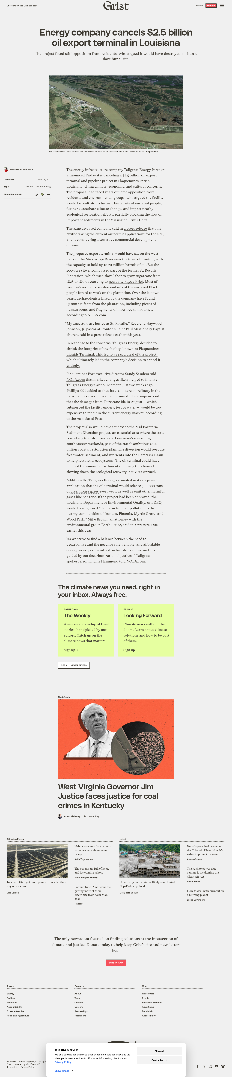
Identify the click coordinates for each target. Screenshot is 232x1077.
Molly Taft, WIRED (128, 892)
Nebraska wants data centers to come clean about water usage (92, 850)
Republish (147, 1011)
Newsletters (148, 993)
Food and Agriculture (18, 1015)
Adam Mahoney (72, 816)
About (77, 993)
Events (145, 998)
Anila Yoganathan (83, 859)
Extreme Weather (16, 1011)
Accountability (91, 816)
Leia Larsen (13, 892)
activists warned (142, 472)
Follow (199, 5)
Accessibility (149, 1015)
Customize (157, 1060)
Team (77, 998)
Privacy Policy (27, 1067)
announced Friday (81, 175)
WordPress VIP (33, 1064)
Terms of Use (13, 1067)
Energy (10, 993)
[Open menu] (222, 5)
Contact (78, 1002)
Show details (62, 1070)
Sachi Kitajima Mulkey (86, 877)
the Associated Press (87, 419)
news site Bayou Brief (126, 282)
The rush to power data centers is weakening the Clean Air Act (203, 872)
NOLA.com (97, 315)
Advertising (148, 1006)
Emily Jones (193, 881)
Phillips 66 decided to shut (88, 391)
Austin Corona (194, 859)
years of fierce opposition (125, 192)
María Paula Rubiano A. (22, 169)
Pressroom (80, 1015)
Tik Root (78, 903)
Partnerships (81, 1011)
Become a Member (152, 1002)
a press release (135, 228)
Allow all (159, 1051)
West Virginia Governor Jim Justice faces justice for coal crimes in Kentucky (108, 796)
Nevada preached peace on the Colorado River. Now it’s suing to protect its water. (205, 850)
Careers (78, 1006)
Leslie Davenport (196, 899)
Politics (11, 998)
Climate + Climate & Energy (37, 186)
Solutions (12, 1002)
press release (104, 335)
